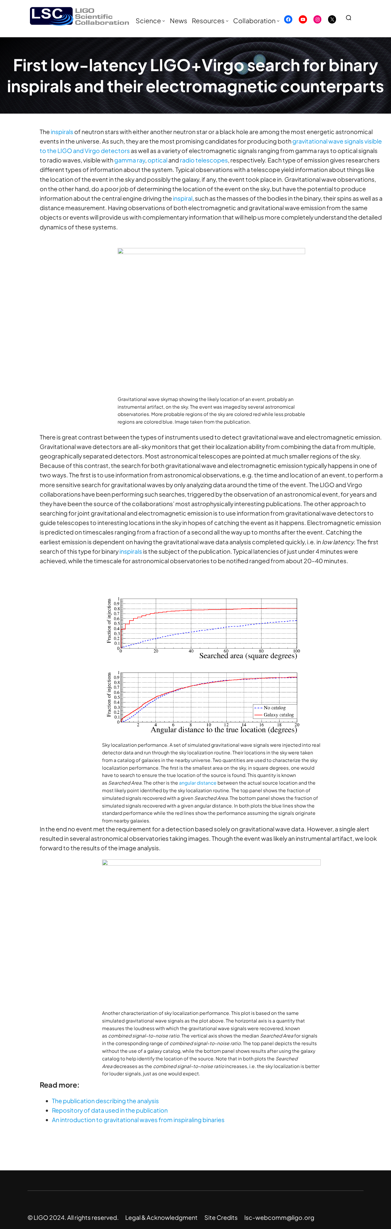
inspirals (62, 131)
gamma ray (129, 160)
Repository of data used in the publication (110, 1110)
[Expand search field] (351, 17)
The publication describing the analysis (105, 1100)
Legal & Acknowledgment (161, 1217)
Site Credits (221, 1217)
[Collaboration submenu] (278, 20)
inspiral (182, 198)
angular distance (198, 783)
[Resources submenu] (227, 20)
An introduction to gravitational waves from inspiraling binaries (138, 1119)
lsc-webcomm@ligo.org (279, 1217)
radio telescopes (204, 160)
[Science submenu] (163, 20)
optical (157, 160)
